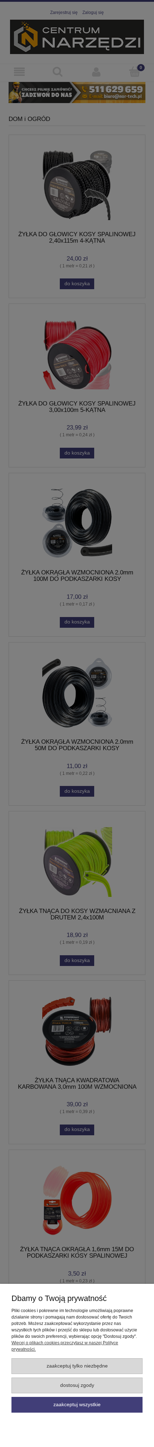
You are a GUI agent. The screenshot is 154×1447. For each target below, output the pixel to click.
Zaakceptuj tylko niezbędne (77, 1366)
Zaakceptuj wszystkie (77, 1404)
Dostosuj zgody (77, 1385)
